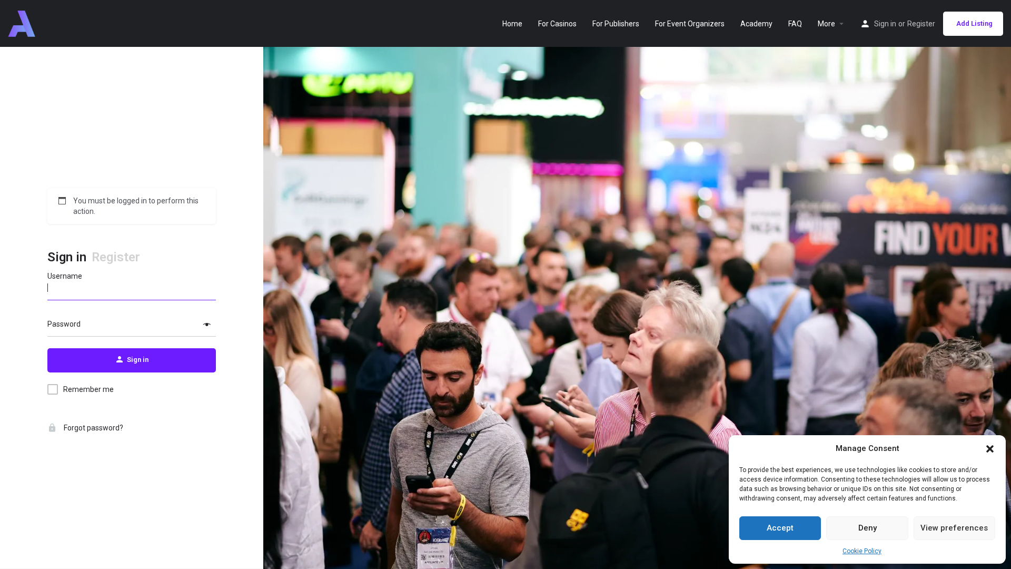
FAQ (795, 23)
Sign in (885, 23)
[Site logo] (23, 22)
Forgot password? (92, 428)
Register (921, 23)
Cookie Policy (862, 551)
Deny (867, 528)
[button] (990, 449)
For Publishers (615, 23)
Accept (780, 528)
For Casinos (557, 23)
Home (512, 23)
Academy (756, 23)
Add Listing (974, 23)
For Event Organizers (690, 23)
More (826, 23)
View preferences (954, 528)
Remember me (88, 389)
